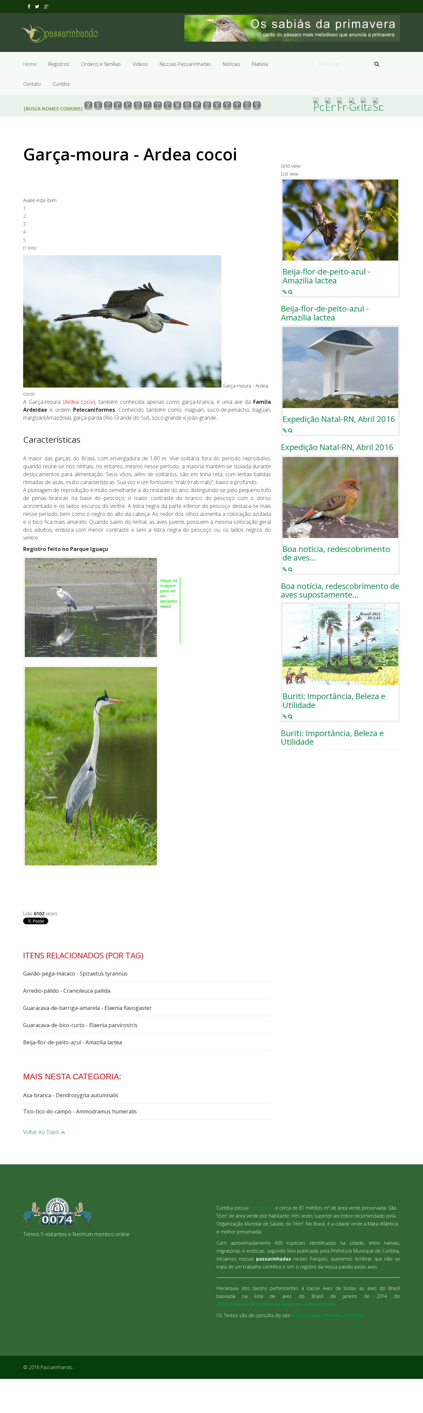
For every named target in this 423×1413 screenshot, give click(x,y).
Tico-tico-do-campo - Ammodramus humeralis (80, 1111)
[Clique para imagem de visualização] (122, 321)
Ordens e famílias (101, 64)
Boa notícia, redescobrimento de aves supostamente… (340, 590)
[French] (342, 104)
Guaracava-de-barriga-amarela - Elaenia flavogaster (87, 1008)
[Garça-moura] (91, 607)
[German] (354, 104)
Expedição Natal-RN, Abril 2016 (339, 419)
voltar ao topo (41, 1132)
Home (30, 64)
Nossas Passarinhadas (185, 64)
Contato (32, 83)
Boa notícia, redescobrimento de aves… (336, 553)
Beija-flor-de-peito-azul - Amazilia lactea (72, 1042)
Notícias (231, 64)
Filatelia (260, 64)
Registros (58, 64)
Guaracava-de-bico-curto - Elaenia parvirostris (80, 1025)
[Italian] (366, 104)
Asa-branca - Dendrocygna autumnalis (70, 1095)
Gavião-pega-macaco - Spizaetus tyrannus (75, 973)
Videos (140, 64)
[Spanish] (378, 104)
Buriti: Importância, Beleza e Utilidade (334, 700)
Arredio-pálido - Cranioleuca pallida (66, 990)
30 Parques (262, 1208)
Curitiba (61, 83)
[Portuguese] (318, 104)
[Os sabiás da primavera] (292, 28)
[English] (330, 104)
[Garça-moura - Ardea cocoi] (91, 766)
